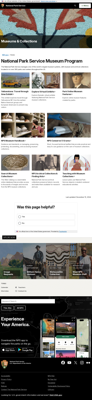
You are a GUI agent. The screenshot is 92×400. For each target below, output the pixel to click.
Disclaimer (51, 383)
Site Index (5, 291)
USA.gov (51, 389)
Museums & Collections (19, 41)
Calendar (4, 287)
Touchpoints (63, 231)
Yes (23, 216)
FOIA (3, 383)
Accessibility (5, 376)
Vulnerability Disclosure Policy (59, 386)
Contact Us (22, 291)
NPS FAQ (51, 376)
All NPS (20, 308)
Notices (4, 386)
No (23, 223)
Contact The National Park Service (14, 389)
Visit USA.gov (55, 395)
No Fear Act (52, 379)
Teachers (21, 287)
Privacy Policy (6, 379)
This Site (7, 308)
